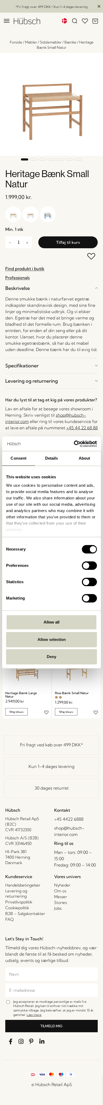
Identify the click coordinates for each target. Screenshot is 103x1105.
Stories (60, 902)
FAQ (9, 919)
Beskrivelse (17, 288)
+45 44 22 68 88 (82, 427)
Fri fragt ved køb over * (51, 744)
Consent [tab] (18, 458)
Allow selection (52, 639)
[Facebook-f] (10, 1041)
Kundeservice (18, 876)
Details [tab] (51, 458)
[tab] (51, 288)
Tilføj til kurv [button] (16, 711)
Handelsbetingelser (22, 885)
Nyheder (62, 885)
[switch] (89, 565)
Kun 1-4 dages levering (51, 766)
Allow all (51, 622)
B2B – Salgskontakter (25, 913)
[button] (24, 159)
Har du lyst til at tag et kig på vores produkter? (51, 399)
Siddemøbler (51, 42)
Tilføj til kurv (68, 242)
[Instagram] (21, 1041)
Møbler (31, 42)
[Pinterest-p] (31, 1041)
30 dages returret (52, 788)
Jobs (58, 908)
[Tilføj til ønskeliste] (91, 257)
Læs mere (34, 1015)
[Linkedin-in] (42, 1041)
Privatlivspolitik (18, 901)
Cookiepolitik (17, 907)
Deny (51, 656)
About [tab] (84, 458)
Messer (60, 896)
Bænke (70, 42)
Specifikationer (22, 366)
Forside (16, 42)
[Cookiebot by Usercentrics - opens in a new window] (74, 443)
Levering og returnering (31, 381)
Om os (60, 890)
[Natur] (56, 697)
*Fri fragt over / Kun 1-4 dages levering (51, 7)
